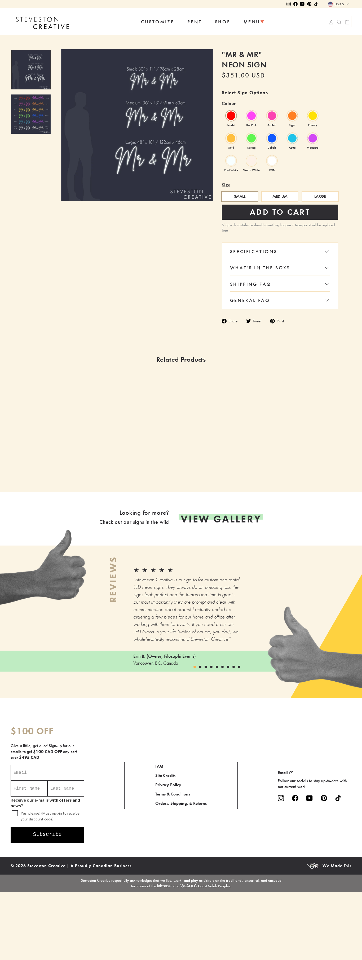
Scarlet (231, 115)
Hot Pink (251, 115)
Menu (252, 22)
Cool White (231, 160)
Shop (222, 22)
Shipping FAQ (250, 284)
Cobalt (272, 138)
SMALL (239, 196)
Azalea (272, 115)
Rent (194, 22)
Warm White (251, 160)
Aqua (292, 138)
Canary (312, 115)
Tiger (292, 115)
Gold (231, 138)
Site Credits (165, 775)
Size (226, 185)
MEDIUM (280, 196)
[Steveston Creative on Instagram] (281, 798)
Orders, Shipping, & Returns (181, 803)
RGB (272, 160)
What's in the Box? (260, 268)
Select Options (79, 473)
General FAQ (250, 300)
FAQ (159, 766)
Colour (229, 103)
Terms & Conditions (172, 794)
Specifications (253, 251)
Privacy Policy (168, 785)
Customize (157, 22)
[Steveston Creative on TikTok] (338, 798)
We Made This (337, 865)
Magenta (312, 138)
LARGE (320, 196)
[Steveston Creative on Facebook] (295, 798)
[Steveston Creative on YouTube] (309, 798)
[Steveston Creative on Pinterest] (324, 798)
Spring (251, 138)
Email (283, 772)
